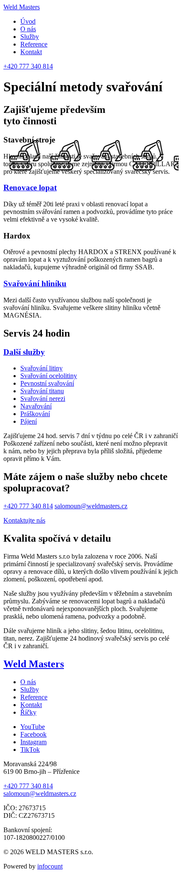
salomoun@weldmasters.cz (91, 506)
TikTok (30, 749)
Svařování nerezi (42, 398)
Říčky (28, 712)
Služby (29, 36)
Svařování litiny (41, 368)
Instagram (33, 741)
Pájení (28, 421)
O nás (28, 29)
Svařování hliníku (34, 283)
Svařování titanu (42, 391)
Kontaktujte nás (24, 520)
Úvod (28, 21)
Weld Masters (21, 7)
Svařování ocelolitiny (48, 375)
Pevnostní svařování (47, 383)
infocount (50, 866)
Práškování (35, 413)
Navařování (36, 406)
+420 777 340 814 (28, 66)
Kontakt (31, 51)
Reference (33, 44)
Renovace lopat (30, 187)
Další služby (24, 352)
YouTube (32, 726)
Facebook (33, 734)
